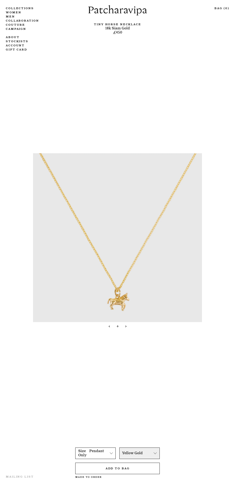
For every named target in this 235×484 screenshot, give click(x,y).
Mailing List (20, 476)
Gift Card (16, 49)
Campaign (16, 28)
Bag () (221, 8)
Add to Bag (118, 468)
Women (13, 12)
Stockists (17, 41)
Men (10, 16)
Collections (20, 8)
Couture (15, 24)
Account (15, 45)
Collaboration (22, 20)
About (12, 36)
